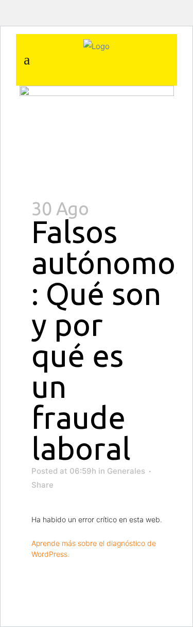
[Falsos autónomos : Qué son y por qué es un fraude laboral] (97, 137)
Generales (126, 471)
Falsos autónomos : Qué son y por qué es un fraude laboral (110, 339)
